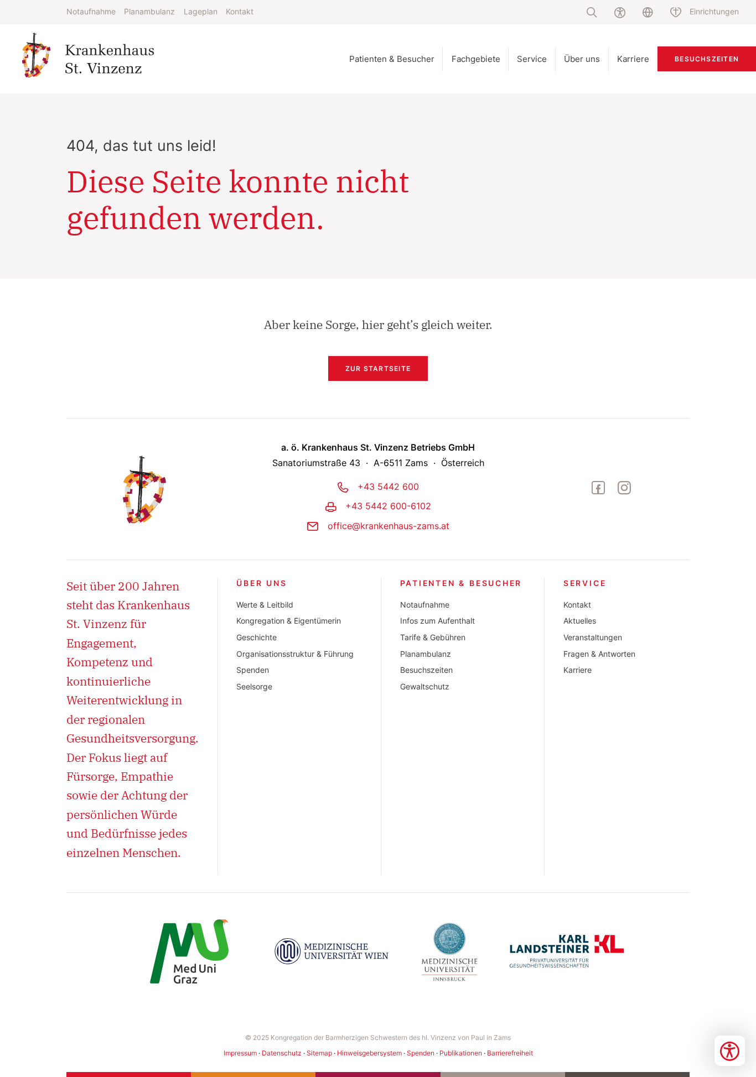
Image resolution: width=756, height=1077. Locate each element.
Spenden (252, 670)
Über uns (261, 583)
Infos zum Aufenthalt (437, 620)
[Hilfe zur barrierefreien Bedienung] (619, 12)
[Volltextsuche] (592, 12)
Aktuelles (579, 620)
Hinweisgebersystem (369, 1053)
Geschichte (256, 637)
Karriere (577, 670)
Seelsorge (254, 686)
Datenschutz (282, 1053)
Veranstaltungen (592, 637)
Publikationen (460, 1053)
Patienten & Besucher (461, 583)
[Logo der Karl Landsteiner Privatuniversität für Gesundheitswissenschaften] (567, 951)
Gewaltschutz (424, 686)
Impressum (240, 1053)
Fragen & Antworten (599, 654)
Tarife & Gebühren (432, 637)
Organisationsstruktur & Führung (295, 654)
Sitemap (319, 1053)
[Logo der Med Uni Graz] (189, 951)
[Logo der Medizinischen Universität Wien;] (332, 951)
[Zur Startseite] (112, 58)
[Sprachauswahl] (648, 12)
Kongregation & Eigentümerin (288, 620)
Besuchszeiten (707, 59)
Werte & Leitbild (264, 604)
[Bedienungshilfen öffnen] (729, 1051)
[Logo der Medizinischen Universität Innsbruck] (449, 951)
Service (585, 583)
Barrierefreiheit (510, 1053)
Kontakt (239, 11)
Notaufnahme (91, 11)
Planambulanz (149, 11)
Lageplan (201, 11)
